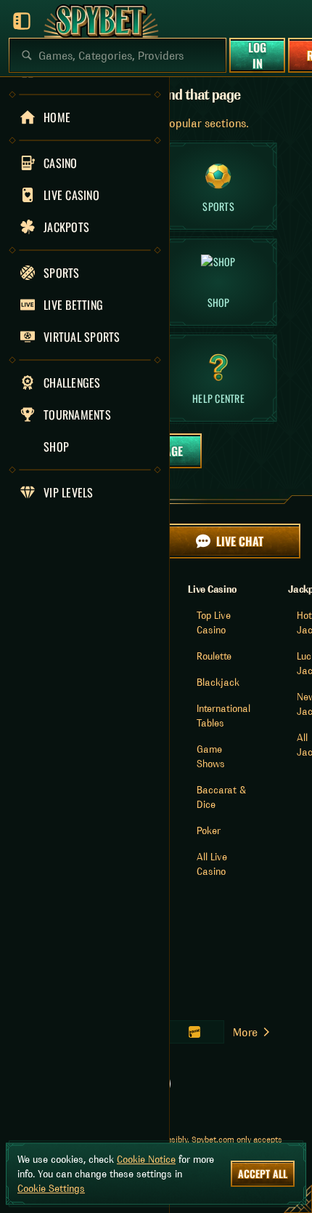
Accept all (262, 1173)
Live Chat (239, 541)
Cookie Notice (146, 1159)
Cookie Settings (51, 1188)
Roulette (214, 655)
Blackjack (218, 682)
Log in (257, 55)
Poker (209, 830)
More (245, 1032)
